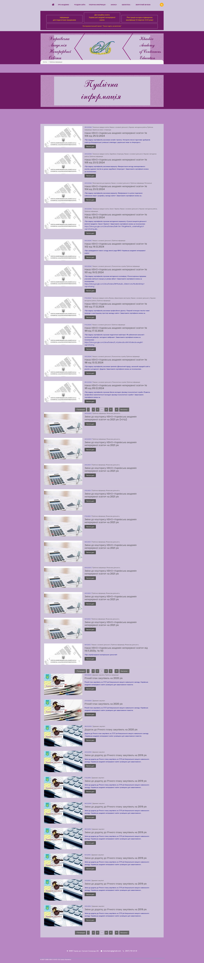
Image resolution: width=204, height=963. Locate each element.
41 (116, 409)
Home (45, 62)
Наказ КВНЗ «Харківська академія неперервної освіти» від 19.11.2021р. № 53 (116, 649)
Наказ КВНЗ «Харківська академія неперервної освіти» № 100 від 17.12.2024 (116, 305)
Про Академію (63, 5)
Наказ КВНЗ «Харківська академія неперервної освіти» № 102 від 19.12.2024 (116, 245)
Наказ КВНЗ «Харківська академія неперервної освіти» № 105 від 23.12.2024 (116, 161)
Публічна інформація (96, 156)
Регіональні (148, 183)
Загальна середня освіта (101, 127)
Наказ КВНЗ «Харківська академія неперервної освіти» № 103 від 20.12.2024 (116, 216)
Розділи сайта (79, 5)
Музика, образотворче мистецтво (119, 298)
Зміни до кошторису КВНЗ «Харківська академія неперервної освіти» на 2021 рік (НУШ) (111, 418)
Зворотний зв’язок (143, 5)
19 (116, 933)
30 (117, 671)
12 (97, 409)
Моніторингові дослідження (101, 183)
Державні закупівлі (98, 675)
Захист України (114, 209)
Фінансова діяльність (113, 413)
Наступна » (124, 409)
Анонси (114, 5)
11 (93, 409)
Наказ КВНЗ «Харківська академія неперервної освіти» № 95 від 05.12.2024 (116, 387)
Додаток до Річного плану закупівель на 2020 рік (111, 729)
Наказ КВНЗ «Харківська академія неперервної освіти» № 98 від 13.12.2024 (116, 361)
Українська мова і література (101, 130)
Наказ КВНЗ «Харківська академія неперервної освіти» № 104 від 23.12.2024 (116, 188)
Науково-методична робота (138, 127)
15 (110, 409)
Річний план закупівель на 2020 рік (104, 678)
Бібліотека (126, 5)
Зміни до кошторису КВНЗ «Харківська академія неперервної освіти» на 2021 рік (111, 444)
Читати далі (90, 146)
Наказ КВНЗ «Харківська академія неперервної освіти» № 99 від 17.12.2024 (116, 329)
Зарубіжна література (116, 154)
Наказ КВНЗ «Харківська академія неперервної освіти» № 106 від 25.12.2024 (116, 134)
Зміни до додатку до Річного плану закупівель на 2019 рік (116, 755)
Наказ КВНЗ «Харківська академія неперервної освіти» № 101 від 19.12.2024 (116, 271)
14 (106, 409)
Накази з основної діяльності (119, 127)
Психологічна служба (119, 266)
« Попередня (80, 409)
